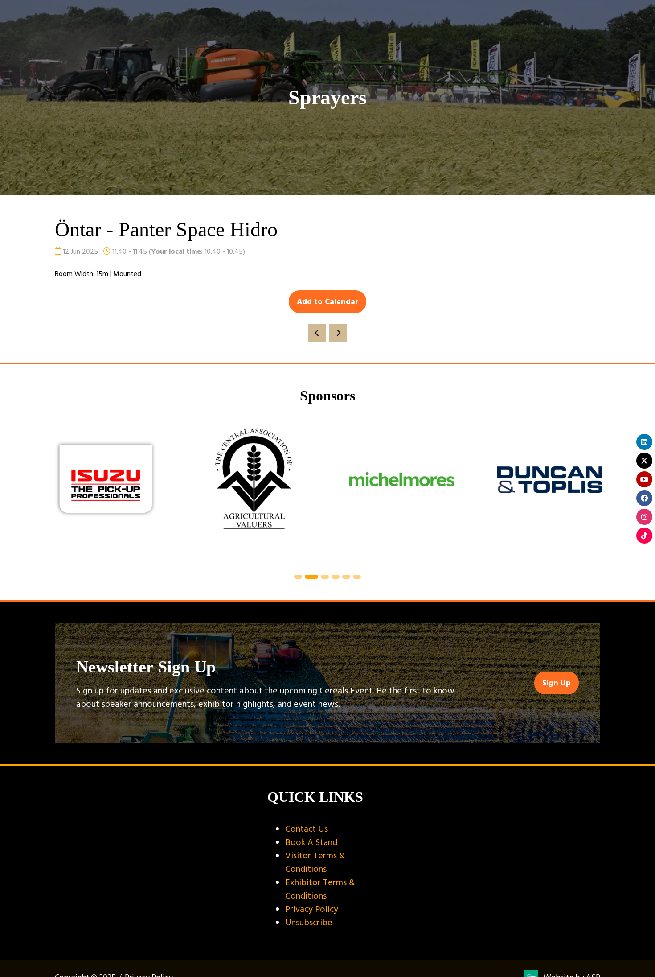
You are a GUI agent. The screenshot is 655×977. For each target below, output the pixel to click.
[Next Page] (338, 333)
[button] (327, 301)
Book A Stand (311, 842)
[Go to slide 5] (346, 577)
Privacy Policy (311, 909)
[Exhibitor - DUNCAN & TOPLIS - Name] (550, 490)
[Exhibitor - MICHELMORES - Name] (402, 490)
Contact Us (306, 829)
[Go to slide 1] (298, 577)
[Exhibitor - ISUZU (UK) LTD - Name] (106, 490)
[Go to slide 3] (325, 577)
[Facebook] (644, 498)
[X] (644, 461)
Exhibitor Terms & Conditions (320, 889)
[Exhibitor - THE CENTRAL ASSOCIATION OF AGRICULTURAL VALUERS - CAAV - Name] (254, 490)
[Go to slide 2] (311, 577)
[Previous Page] (317, 333)
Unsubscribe (308, 922)
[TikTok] (644, 536)
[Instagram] (644, 517)
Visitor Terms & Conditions (315, 862)
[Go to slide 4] (336, 577)
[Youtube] (644, 479)
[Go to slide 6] (357, 577)
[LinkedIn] (644, 442)
